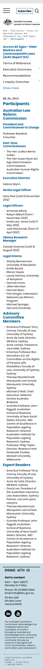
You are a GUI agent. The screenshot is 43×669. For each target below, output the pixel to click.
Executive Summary (17, 69)
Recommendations (16, 75)
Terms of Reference (17, 63)
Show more (11, 88)
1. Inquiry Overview (16, 82)
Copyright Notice (14, 664)
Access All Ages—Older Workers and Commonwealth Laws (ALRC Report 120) (20, 52)
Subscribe (24, 11)
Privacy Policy (22, 662)
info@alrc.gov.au (23, 593)
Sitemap (8, 662)
